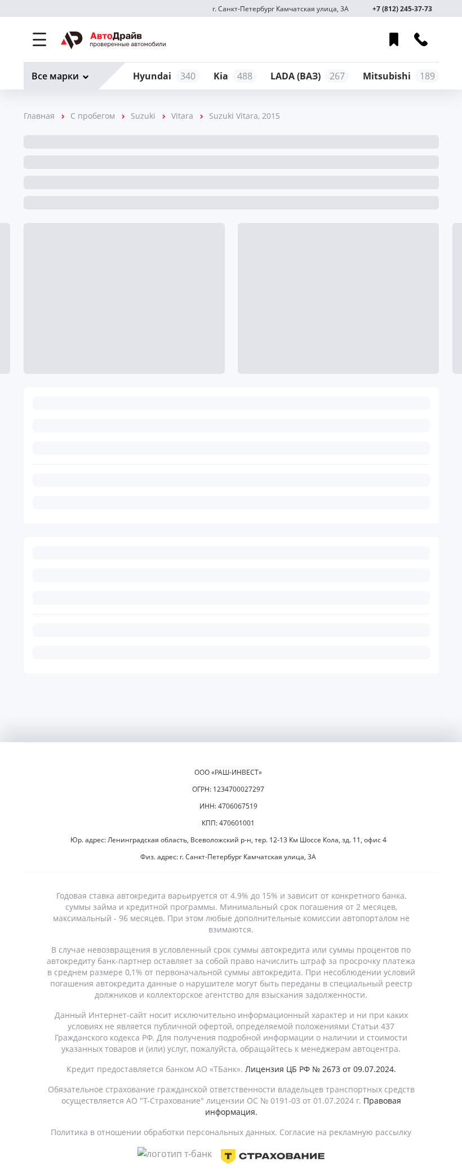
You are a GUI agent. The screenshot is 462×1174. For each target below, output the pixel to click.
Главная (39, 115)
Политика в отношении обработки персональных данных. (164, 1132)
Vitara (182, 115)
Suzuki (143, 115)
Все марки (55, 76)
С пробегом (92, 115)
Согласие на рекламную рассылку (345, 1132)
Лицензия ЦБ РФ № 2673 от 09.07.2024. (320, 1069)
